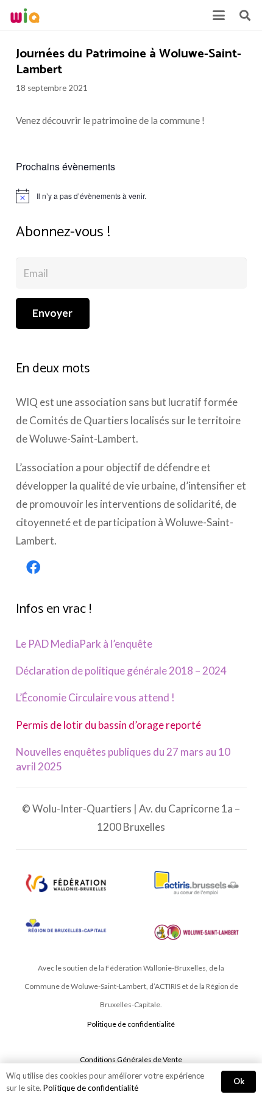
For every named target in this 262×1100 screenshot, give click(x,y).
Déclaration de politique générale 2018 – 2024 (121, 670)
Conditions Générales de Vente (131, 1059)
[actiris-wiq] (196, 883)
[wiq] (25, 15)
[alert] (131, 196)
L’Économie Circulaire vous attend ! (95, 697)
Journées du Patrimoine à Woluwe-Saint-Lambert (128, 62)
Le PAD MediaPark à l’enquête (84, 643)
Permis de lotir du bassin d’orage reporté (108, 724)
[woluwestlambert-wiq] (196, 932)
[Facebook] (33, 567)
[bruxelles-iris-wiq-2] (65, 927)
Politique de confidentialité (131, 1024)
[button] (218, 15)
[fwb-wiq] (65, 883)
